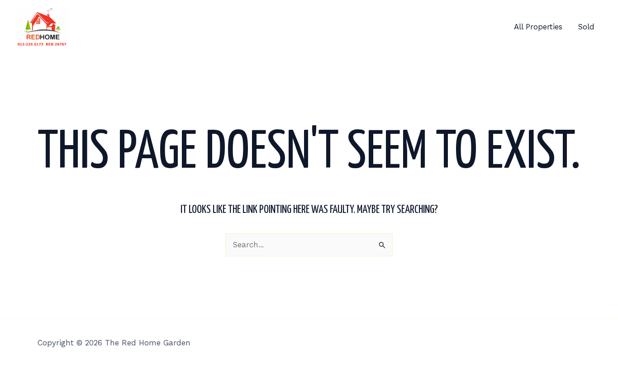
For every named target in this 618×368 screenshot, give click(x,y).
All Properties (538, 26)
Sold (586, 26)
